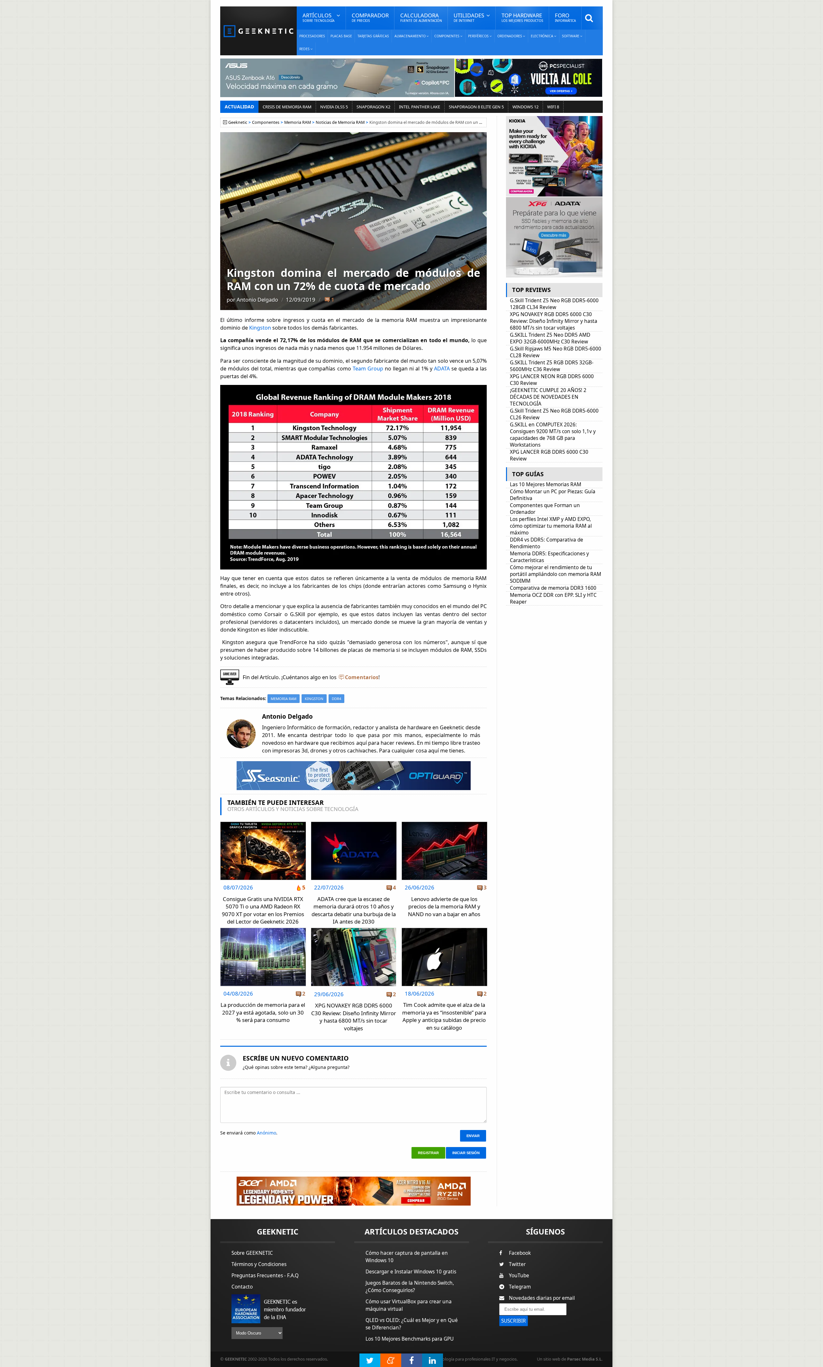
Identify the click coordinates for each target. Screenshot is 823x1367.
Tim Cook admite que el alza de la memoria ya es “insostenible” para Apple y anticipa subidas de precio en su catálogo (444, 1016)
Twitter (517, 1264)
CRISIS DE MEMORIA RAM (287, 107)
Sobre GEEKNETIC (252, 1253)
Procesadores (312, 36)
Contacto (242, 1286)
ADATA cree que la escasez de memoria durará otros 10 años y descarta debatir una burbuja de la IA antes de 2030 (354, 910)
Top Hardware (522, 17)
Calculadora (421, 17)
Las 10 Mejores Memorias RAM (545, 484)
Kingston (260, 327)
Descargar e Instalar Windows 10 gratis (411, 1271)
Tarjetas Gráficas (373, 36)
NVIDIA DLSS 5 (334, 107)
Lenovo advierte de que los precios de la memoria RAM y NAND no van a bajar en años (444, 906)
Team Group (368, 368)
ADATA (442, 368)
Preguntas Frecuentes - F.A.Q (265, 1275)
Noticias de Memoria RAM (340, 122)
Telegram (520, 1286)
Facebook (520, 1253)
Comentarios (361, 677)
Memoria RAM (297, 122)
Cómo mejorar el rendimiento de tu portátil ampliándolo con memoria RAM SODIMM (555, 574)
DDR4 (336, 698)
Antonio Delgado (257, 299)
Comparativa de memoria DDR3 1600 (553, 588)
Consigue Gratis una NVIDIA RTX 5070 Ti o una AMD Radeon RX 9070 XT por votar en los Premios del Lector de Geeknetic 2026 (263, 910)
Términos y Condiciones (258, 1264)
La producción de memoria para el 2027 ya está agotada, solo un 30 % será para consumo (263, 1012)
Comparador (370, 17)
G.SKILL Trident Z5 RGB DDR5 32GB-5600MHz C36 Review (551, 366)
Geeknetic (237, 122)
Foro (565, 17)
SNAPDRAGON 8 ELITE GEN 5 (476, 107)
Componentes (265, 122)
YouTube (519, 1275)
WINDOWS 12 (525, 107)
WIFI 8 (553, 107)
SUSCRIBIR (513, 1320)
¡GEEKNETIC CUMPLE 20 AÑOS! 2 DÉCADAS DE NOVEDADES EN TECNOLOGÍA (548, 397)
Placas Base (341, 36)
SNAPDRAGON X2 (373, 107)
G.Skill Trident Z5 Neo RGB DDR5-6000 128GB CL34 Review (554, 304)
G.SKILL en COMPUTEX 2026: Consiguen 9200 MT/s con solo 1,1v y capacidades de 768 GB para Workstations (553, 434)
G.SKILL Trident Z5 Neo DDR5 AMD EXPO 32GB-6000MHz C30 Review (550, 338)
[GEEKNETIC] (258, 31)
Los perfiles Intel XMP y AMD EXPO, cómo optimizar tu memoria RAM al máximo (551, 526)
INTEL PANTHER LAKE (419, 107)
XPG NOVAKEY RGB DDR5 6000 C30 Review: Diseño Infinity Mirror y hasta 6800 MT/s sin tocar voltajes (353, 1017)
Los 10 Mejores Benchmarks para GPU (410, 1338)
